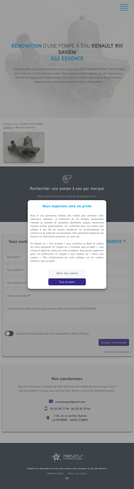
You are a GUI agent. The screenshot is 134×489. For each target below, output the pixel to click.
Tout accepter (67, 282)
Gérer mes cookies (67, 273)
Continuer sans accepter (42, 260)
